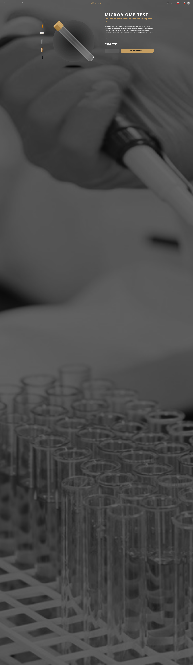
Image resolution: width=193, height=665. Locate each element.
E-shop (5, 3)
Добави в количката (136, 50)
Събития (23, 3)
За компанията (13, 3)
